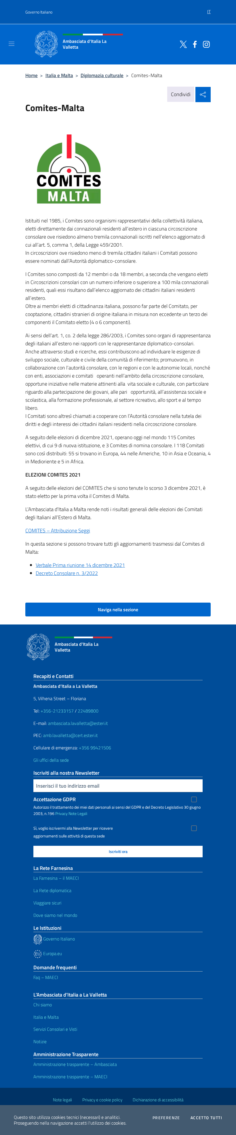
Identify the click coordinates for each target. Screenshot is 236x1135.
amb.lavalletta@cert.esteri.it (70, 735)
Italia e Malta (59, 75)
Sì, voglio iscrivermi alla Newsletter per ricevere (73, 828)
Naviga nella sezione (118, 609)
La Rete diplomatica (52, 890)
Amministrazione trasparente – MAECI (70, 1076)
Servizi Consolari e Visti (55, 1029)
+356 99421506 (95, 747)
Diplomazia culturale (102, 75)
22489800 (88, 710)
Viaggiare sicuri (47, 902)
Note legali (62, 1099)
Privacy (61, 813)
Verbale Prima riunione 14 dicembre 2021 (80, 565)
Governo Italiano (38, 12)
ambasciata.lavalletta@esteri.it (78, 723)
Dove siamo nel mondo (55, 915)
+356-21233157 (57, 710)
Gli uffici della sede (51, 760)
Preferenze (166, 1118)
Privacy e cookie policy (102, 1099)
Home (31, 75)
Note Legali (77, 813)
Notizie (40, 1041)
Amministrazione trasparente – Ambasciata (75, 1064)
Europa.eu (52, 953)
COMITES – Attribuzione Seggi (57, 530)
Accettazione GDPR (54, 799)
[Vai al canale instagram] (205, 43)
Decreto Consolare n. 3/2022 (67, 573)
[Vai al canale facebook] (193, 43)
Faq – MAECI (45, 977)
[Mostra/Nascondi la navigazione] (11, 43)
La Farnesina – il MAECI (56, 878)
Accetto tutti (206, 1118)
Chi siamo (42, 1004)
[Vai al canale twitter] (182, 43)
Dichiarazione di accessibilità (158, 1099)
